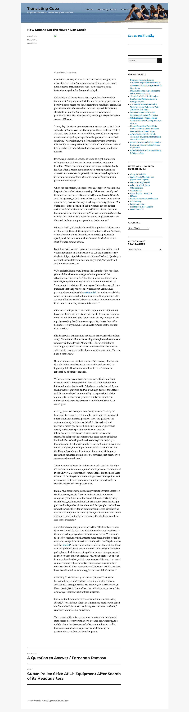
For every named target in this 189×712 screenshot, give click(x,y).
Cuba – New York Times (140, 185)
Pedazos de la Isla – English (141, 207)
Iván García (32, 36)
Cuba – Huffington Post (140, 182)
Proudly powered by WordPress (56, 701)
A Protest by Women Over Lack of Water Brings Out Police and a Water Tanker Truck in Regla (145, 107)
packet (66, 545)
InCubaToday (135, 201)
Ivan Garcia (32, 43)
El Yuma (133, 196)
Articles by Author (107, 9)
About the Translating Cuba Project (141, 9)
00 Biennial (90, 292)
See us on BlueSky (141, 36)
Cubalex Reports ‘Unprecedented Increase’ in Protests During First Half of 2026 (145, 120)
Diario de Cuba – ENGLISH (141, 193)
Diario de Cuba (136, 191)
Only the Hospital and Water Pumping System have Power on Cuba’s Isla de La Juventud (145, 145)
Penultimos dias (136, 210)
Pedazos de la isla (137, 204)
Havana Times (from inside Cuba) (144, 199)
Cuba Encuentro (136, 188)
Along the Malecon (138, 174)
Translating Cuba (43, 8)
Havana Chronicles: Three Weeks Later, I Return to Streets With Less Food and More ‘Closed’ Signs (144, 129)
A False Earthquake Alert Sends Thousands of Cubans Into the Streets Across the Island (145, 137)
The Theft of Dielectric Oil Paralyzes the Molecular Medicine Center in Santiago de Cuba (144, 99)
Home (89, 9)
